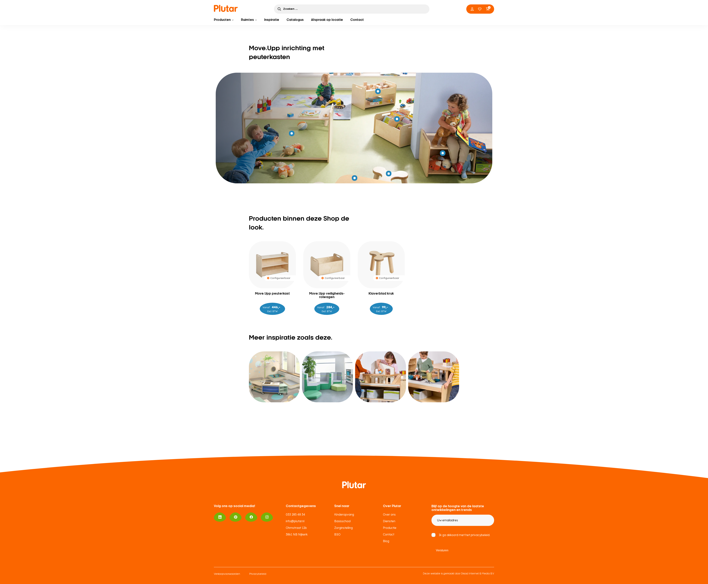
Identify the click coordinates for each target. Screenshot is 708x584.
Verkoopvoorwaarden (227, 574)
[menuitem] (224, 20)
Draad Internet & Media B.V (477, 574)
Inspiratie (271, 19)
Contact (357, 19)
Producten (222, 19)
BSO (337, 534)
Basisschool (342, 521)
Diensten (389, 521)
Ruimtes (247, 19)
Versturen (442, 550)
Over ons (389, 514)
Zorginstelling (343, 528)
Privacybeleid (257, 574)
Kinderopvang (344, 514)
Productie (389, 528)
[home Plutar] (226, 8)
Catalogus (295, 19)
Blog (386, 541)
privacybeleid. (480, 535)
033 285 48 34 (295, 514)
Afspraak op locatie (327, 19)
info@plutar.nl (295, 521)
